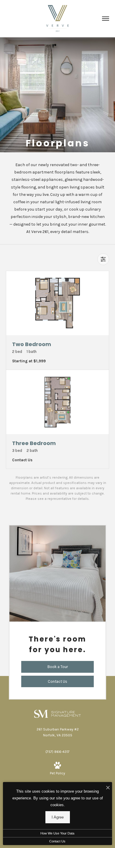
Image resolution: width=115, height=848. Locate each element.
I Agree (58, 817)
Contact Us (57, 841)
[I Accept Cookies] (108, 788)
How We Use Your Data (57, 833)
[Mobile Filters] (103, 259)
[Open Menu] (105, 18)
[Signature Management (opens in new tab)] (57, 713)
